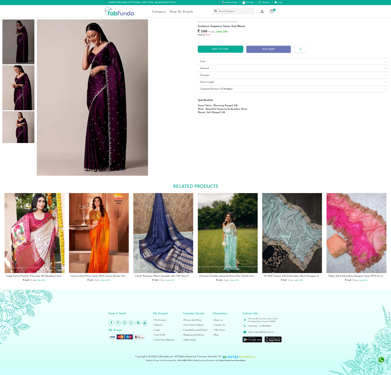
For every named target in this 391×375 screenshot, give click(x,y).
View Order (159, 335)
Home (200, 22)
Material (204, 68)
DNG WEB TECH (185, 360)
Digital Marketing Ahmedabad (232, 360)
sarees (206, 22)
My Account (160, 320)
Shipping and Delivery (194, 335)
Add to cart (220, 49)
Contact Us (219, 325)
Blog (216, 335)
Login (157, 330)
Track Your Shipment (164, 340)
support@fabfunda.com (264, 332)
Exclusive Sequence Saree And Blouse (225, 22)
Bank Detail (190, 340)
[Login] (262, 12)
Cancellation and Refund (195, 330)
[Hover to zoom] (92, 97)
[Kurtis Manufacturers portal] (239, 356)
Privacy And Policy (192, 320)
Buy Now (268, 49)
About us (218, 320)
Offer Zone (219, 330)
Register (158, 325)
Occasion (204, 75)
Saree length (207, 82)
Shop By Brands (181, 12)
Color (202, 61)
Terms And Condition (194, 325)
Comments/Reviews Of (216, 89)
